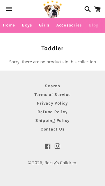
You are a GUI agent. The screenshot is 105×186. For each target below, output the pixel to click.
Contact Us (53, 129)
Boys (27, 25)
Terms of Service (52, 94)
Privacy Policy (52, 103)
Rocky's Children (60, 162)
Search (52, 85)
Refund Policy (53, 111)
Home (9, 25)
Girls (44, 25)
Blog (94, 25)
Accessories (69, 25)
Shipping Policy (52, 120)
